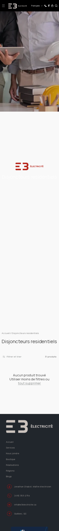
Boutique (10, 459)
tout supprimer (29, 383)
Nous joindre (12, 453)
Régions (10, 470)
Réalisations (12, 465)
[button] (3, 6)
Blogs (9, 476)
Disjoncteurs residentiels (25, 333)
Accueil (6, 333)
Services (10, 447)
